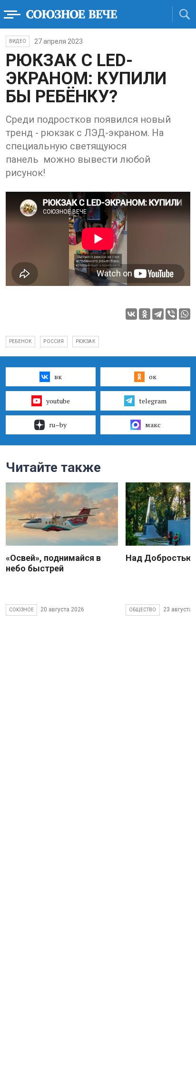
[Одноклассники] (144, 314)
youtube (58, 400)
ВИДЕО (17, 41)
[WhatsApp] (184, 314)
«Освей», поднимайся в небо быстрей (53, 563)
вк (58, 376)
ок (153, 376)
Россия (53, 341)
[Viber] (171, 314)
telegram (153, 400)
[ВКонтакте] (131, 314)
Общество (143, 609)
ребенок (20, 341)
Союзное (21, 609)
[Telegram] (158, 314)
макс (153, 424)
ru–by (58, 424)
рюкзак (86, 341)
